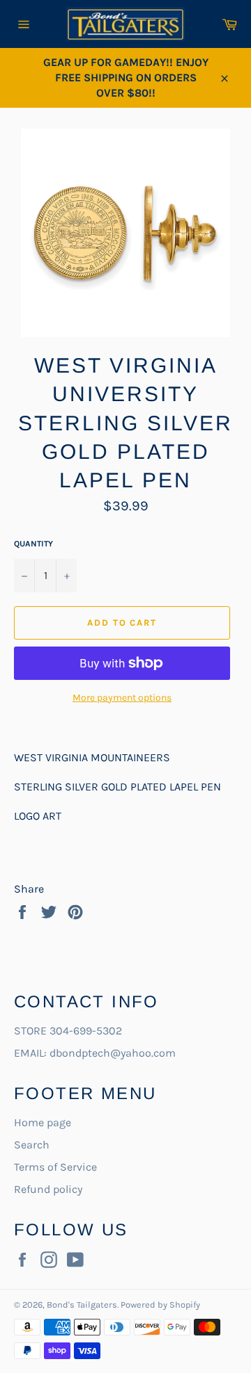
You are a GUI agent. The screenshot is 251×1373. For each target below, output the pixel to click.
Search (32, 1144)
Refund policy (48, 1189)
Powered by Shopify (160, 1304)
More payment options (122, 698)
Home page (42, 1122)
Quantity (33, 544)
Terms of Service (55, 1166)
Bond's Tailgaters (82, 1304)
